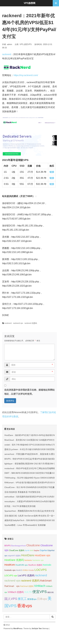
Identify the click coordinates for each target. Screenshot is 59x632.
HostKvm (9, 564)
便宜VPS (28, 44)
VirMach (39, 585)
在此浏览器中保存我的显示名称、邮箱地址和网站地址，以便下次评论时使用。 (29, 392)
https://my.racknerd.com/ (26, 75)
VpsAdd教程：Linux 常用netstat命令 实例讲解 (25, 525)
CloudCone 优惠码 (16, 550)
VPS (21, 44)
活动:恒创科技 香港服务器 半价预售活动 (22, 492)
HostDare (27, 555)
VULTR (28, 592)
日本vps (42, 598)
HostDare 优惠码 (14, 560)
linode (31, 570)
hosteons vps (38, 560)
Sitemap (45, 629)
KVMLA (25, 570)
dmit (31, 550)
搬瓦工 (22, 598)
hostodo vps (9, 570)
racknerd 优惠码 (30, 323)
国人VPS (10, 599)
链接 (52, 172)
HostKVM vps (21, 565)
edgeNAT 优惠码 (14, 556)
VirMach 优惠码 (16, 592)
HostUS (19, 570)
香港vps (24, 605)
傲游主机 (50, 592)
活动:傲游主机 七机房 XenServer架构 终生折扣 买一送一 (29, 516)
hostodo (47, 564)
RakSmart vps (12, 586)
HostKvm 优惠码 (35, 565)
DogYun (36, 550)
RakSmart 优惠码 (27, 586)
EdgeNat (43, 550)
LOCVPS (41, 569)
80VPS (7, 546)
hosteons (28, 560)
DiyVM (27, 550)
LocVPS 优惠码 (26, 575)
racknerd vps (18, 323)
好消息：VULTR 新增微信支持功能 (20, 506)
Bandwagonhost (18, 545)
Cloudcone (33, 545)
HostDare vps (42, 555)
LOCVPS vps (10, 575)
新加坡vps (32, 599)
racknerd (6, 54)
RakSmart (46, 580)
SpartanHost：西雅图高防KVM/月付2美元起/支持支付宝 (29, 511)
